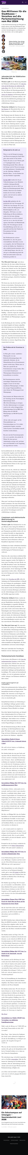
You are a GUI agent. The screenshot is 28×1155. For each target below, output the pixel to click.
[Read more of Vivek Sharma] (3, 47)
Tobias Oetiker (13, 41)
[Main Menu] (25, 2)
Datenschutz (22, 1140)
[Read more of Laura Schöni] (3, 44)
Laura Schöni (16, 43)
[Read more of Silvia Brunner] (3, 51)
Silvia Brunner (18, 44)
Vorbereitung (5, 8)
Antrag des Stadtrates (7, 94)
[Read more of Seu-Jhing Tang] (3, 40)
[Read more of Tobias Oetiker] (3, 36)
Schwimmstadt (14, 1140)
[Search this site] (23, 2)
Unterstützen (6, 1140)
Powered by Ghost (14, 1143)
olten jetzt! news (12, 1137)
